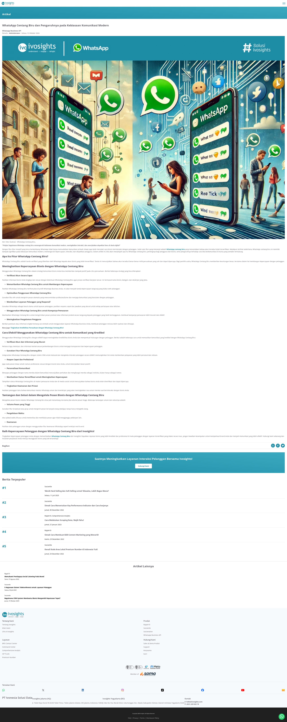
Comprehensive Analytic (11, 650)
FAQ (129, 718)
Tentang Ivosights (8, 625)
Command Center (8, 647)
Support (147, 647)
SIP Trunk (5, 654)
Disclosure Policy (152, 718)
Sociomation (148, 631)
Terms (142, 718)
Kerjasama (147, 650)
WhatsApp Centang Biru (61, 436)
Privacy (135, 718)
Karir (145, 654)
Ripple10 (147, 625)
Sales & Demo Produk (152, 643)
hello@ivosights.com (194, 702)
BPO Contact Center (9, 643)
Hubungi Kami (143, 466)
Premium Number (9, 657)
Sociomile (147, 628)
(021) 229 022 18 (193, 704)
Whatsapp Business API (152, 635)
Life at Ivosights (8, 631)
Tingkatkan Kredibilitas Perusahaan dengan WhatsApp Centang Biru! (37, 328)
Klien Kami (6, 628)
